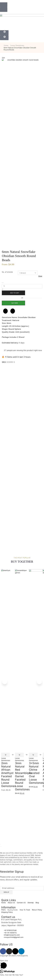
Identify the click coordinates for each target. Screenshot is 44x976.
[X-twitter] (15, 951)
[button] (3, 4)
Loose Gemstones (17, 45)
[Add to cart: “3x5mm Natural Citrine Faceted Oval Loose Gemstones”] (33, 755)
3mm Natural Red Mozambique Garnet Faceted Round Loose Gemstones (23, 776)
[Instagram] (9, 951)
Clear (40, 276)
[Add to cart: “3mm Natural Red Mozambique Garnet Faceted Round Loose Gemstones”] (19, 755)
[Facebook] (3, 951)
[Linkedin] (21, 951)
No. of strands (7, 272)
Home (6, 45)
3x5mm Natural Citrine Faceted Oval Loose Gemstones (36, 772)
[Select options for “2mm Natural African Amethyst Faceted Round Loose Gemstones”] (5, 755)
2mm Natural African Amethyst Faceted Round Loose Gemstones (8, 774)
